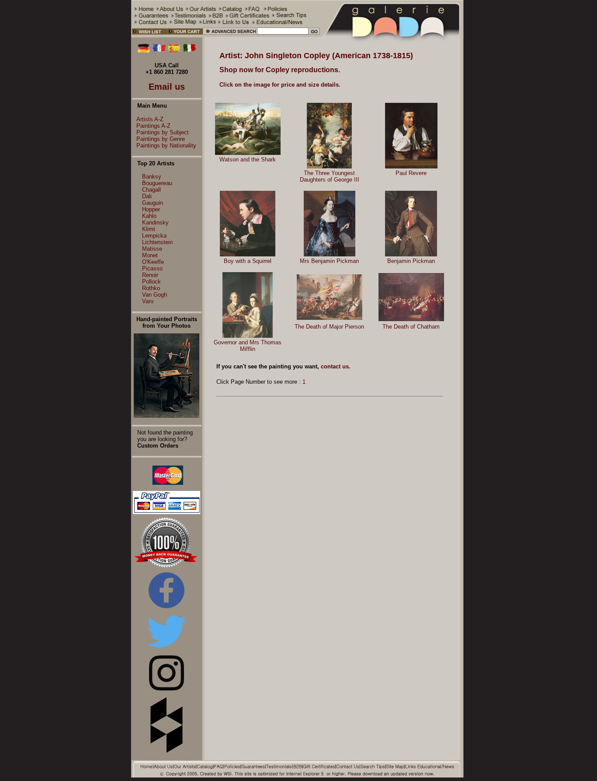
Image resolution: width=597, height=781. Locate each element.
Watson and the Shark (247, 159)
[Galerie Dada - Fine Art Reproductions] (392, 35)
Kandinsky (155, 222)
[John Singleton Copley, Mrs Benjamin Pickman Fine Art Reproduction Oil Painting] (329, 254)
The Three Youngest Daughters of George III (329, 176)
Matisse (152, 248)
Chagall (151, 189)
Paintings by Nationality (166, 145)
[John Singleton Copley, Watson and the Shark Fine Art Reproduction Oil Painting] (248, 153)
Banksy (151, 176)
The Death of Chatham (411, 326)
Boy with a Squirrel (247, 261)
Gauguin (152, 203)
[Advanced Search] (229, 35)
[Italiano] (189, 50)
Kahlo (149, 216)
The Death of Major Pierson (329, 326)
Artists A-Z (149, 119)
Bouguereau (157, 183)
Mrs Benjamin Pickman (329, 261)
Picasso (152, 268)
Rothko (151, 288)
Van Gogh (154, 294)
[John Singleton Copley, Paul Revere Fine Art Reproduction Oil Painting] (411, 166)
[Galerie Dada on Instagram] (166, 688)
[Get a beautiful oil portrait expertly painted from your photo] (166, 416)
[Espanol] (174, 50)
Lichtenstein (157, 242)
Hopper (151, 209)
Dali (147, 196)
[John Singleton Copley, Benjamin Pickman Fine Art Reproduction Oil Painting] (411, 254)
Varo (147, 301)
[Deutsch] (143, 50)
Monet (150, 255)
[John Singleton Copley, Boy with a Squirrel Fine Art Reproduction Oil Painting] (247, 254)
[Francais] (159, 50)
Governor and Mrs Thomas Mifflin (247, 345)
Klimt (148, 229)
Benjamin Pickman (411, 261)
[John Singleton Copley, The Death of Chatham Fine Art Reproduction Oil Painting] (411, 319)
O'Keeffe (153, 262)
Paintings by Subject (162, 132)
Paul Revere (411, 173)
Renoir (150, 275)
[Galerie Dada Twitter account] (166, 649)
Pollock (151, 281)
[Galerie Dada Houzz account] (166, 751)
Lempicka (154, 235)
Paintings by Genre (160, 139)
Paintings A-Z (153, 126)
